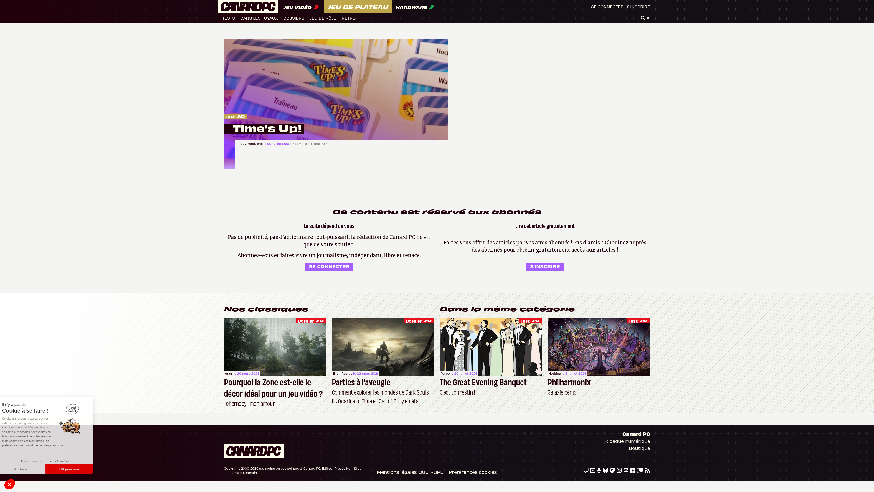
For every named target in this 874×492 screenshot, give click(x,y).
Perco (445, 373)
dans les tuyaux (259, 17)
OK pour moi (76, 469)
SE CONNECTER (329, 266)
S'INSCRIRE (545, 266)
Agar (229, 373)
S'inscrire (638, 6)
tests (228, 17)
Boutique (639, 448)
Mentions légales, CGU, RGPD (410, 472)
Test (230, 116)
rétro (349, 17)
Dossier (306, 320)
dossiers (293, 17)
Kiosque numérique (627, 441)
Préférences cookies (473, 472)
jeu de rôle (323, 17)
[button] (9, 484)
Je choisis (28, 469)
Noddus (555, 373)
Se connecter (607, 6)
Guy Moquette (252, 144)
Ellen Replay (342, 373)
